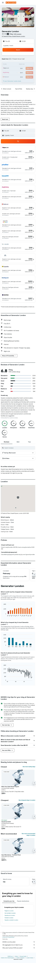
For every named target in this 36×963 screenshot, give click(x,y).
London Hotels (29, 957)
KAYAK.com (10, 956)
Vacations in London (10, 915)
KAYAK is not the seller (9, 942)
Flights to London (9, 911)
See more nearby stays (29, 766)
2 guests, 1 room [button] (8, 45)
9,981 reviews (17, 34)
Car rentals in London (10, 913)
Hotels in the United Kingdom (7, 957)
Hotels (16, 956)
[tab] (6, 442)
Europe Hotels (23, 956)
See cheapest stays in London (27, 800)
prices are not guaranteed (8, 937)
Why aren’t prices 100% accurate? (12, 948)
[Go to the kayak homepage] (11, 3)
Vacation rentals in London (11, 920)
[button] (3, 2)
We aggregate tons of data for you (13, 945)
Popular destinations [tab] (23, 901)
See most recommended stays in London (28, 834)
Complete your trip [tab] (9, 901)
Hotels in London (9, 917)
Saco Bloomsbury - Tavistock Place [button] (11, 855)
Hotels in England (20, 957)
